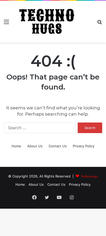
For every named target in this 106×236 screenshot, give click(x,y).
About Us (34, 146)
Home (16, 146)
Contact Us (58, 146)
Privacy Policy (83, 146)
